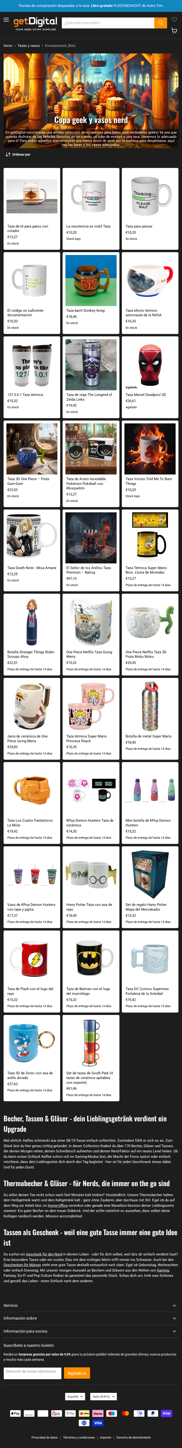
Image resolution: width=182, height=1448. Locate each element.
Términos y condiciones (79, 1437)
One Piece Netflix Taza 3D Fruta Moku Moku (146, 654)
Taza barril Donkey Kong (85, 310)
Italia (101, 1396)
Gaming (163, 1270)
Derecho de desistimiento (133, 1437)
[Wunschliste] (174, 20)
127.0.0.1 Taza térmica (25, 395)
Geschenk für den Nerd (44, 1254)
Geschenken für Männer (22, 1265)
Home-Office (58, 1205)
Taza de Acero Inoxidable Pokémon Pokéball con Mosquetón (86, 483)
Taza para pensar (139, 226)
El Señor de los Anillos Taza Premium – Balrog (88, 570)
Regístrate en (77, 1373)
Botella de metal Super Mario (149, 736)
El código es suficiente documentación (25, 312)
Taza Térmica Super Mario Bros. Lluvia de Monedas (146, 570)
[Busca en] (160, 23)
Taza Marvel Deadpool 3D (146, 395)
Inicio (8, 46)
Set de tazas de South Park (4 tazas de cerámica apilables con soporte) (89, 1077)
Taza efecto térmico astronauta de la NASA (144, 312)
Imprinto (105, 1437)
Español (73, 1396)
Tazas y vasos (29, 46)
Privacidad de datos (45, 1437)
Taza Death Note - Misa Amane (31, 568)
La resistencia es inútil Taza (88, 226)
